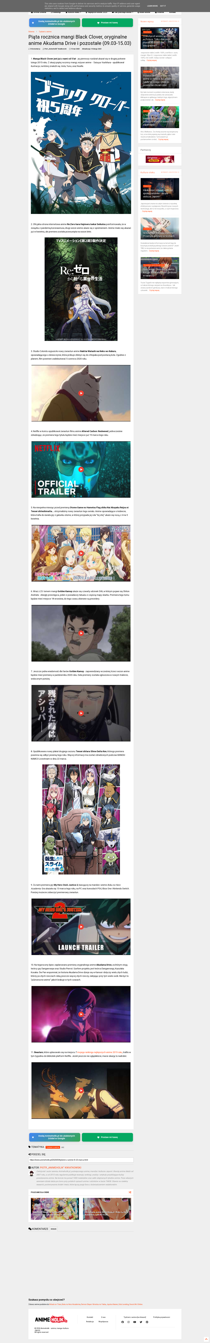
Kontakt (172, 12)
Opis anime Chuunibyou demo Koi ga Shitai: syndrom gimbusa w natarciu (159, 272)
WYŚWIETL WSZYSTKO (169, 21)
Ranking (146, 111)
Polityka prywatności (161, 1317)
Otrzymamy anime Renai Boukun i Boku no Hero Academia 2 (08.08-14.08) (106, 1213)
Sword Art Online (135, 1304)
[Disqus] (81, 1263)
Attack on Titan (55, 1304)
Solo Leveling (124, 1304)
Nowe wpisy (147, 21)
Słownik (160, 12)
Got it (163, 6)
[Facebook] (122, 1322)
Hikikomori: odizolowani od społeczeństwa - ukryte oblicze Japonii (158, 193)
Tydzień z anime (45, 32)
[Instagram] (128, 1322)
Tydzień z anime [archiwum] (135, 1317)
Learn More (152, 6)
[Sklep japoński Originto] (160, 162)
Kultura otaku (73, 12)
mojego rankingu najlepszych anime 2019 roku (99, 1052)
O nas (103, 1317)
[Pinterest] (147, 1322)
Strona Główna (39, 12)
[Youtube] (134, 1322)
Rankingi (57, 12)
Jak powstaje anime (122, 12)
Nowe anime (144, 12)
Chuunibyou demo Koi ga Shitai (154, 265)
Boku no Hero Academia (71, 1304)
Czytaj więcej (152, 60)
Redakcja (90, 1322)
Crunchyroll (147, 32)
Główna (31, 32)
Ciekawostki (147, 229)
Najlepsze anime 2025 (97, 12)
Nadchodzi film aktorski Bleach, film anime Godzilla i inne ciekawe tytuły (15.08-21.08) (52, 1213)
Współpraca (103, 1322)
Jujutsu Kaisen (112, 1304)
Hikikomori (147, 186)
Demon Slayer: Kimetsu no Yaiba (93, 1304)
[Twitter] (141, 1322)
